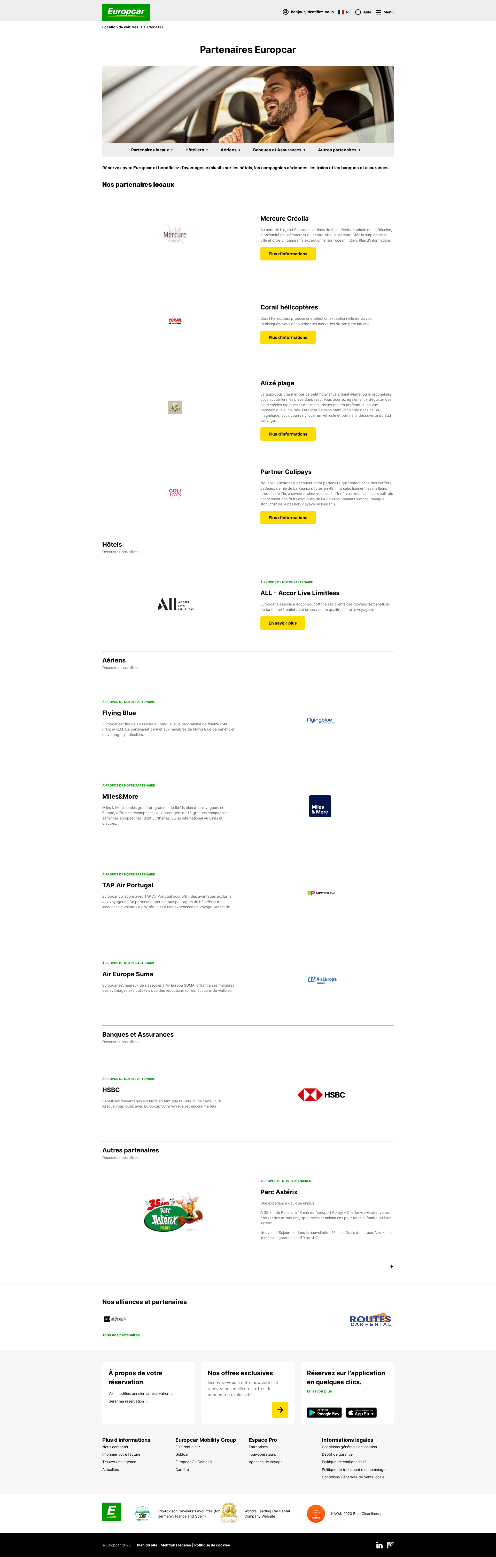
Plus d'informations (288, 253)
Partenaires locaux (150, 149)
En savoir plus (283, 623)
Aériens (229, 149)
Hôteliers (195, 149)
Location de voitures (120, 27)
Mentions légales (176, 1545)
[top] (391, 1267)
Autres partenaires (338, 149)
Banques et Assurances (278, 149)
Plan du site (147, 1545)
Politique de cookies (212, 1545)
